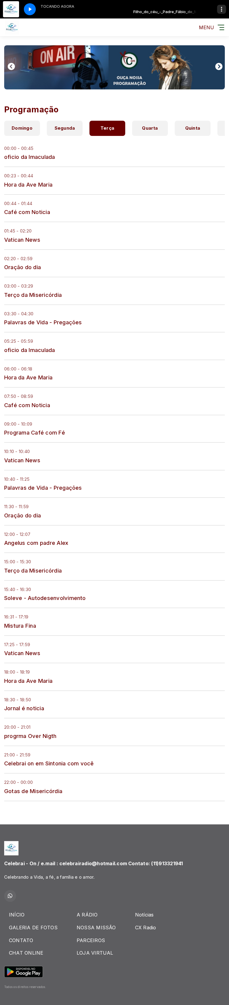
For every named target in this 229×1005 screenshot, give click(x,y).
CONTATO (21, 940)
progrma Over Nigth (30, 736)
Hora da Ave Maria (28, 184)
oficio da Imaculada (29, 156)
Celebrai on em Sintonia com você (49, 763)
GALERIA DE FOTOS (33, 927)
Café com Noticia (27, 212)
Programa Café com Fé (34, 432)
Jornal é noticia (24, 708)
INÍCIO (16, 915)
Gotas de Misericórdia (33, 791)
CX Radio (145, 927)
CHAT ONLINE (26, 953)
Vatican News (22, 239)
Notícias (144, 915)
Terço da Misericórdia (33, 294)
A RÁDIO (87, 915)
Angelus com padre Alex (36, 542)
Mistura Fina (20, 625)
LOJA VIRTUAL (95, 953)
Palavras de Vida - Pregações (43, 322)
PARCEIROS (91, 940)
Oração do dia (22, 267)
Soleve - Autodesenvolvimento (45, 598)
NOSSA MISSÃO (96, 927)
